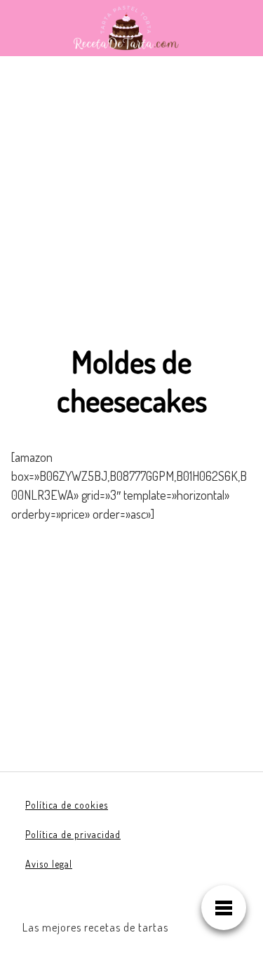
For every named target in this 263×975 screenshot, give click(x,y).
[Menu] (223, 907)
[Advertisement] (131, 210)
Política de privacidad (73, 834)
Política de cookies (66, 805)
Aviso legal (48, 864)
